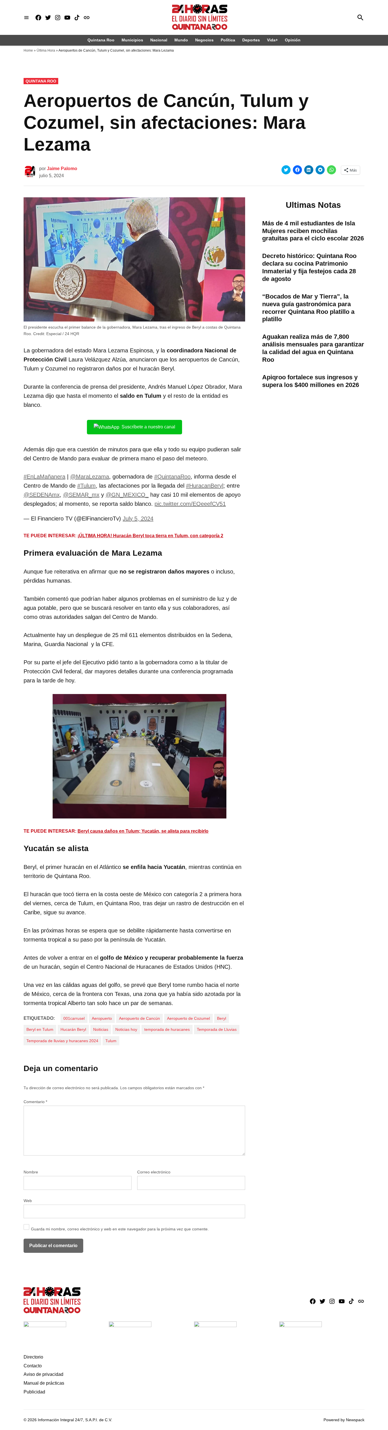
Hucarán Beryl (73, 1029)
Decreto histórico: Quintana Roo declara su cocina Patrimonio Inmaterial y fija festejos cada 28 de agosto (309, 267)
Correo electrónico (153, 1172)
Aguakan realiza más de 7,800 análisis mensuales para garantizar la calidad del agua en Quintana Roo (313, 348)
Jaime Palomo (62, 168)
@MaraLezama (89, 476)
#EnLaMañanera (44, 476)
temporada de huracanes (167, 1029)
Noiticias (100, 1029)
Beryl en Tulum (39, 1029)
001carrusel (74, 1018)
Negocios (204, 40)
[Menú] (26, 17)
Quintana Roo (100, 40)
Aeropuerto (102, 1018)
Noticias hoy (126, 1029)
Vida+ (272, 40)
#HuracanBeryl (204, 486)
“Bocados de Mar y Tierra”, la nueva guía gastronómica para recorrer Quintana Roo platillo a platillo (308, 308)
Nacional (158, 40)
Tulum (110, 1040)
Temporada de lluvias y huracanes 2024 (62, 1040)
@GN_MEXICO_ (127, 495)
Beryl (221, 1018)
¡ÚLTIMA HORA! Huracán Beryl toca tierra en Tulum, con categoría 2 (150, 535)
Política (228, 40)
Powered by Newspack (344, 1420)
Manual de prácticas (44, 1383)
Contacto (33, 1365)
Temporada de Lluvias (217, 1029)
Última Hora (46, 50)
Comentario (35, 1101)
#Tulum (86, 486)
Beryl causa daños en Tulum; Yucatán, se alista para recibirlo (143, 831)
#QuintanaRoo (172, 476)
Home (28, 50)
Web (28, 1200)
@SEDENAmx (42, 495)
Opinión (293, 40)
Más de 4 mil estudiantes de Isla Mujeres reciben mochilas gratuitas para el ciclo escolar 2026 (313, 231)
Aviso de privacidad (43, 1374)
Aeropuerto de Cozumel (188, 1018)
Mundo (181, 40)
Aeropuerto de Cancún (139, 1018)
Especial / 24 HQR (62, 333)
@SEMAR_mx (81, 495)
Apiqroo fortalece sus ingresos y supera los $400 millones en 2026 (310, 381)
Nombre (31, 1172)
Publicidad (34, 1391)
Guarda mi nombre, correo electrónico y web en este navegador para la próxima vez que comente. (120, 1229)
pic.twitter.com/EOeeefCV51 (190, 504)
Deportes (251, 40)
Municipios (132, 40)
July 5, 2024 (138, 518)
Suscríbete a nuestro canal (148, 426)
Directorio (33, 1357)
